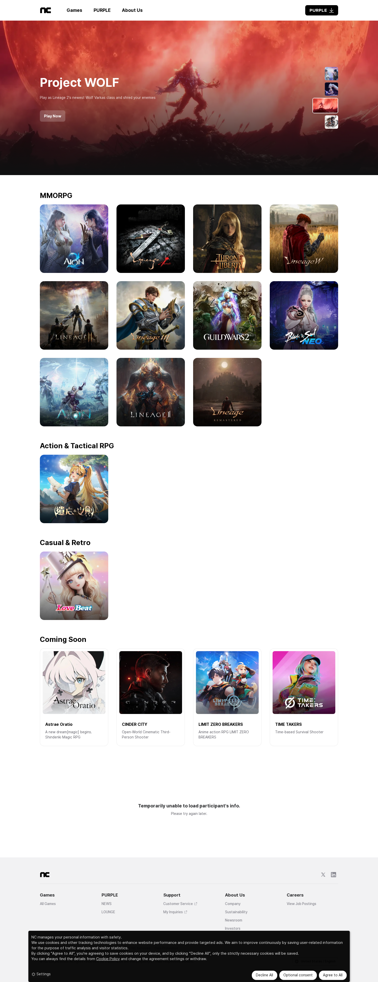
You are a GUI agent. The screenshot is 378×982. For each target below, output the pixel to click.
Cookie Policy (108, 959)
